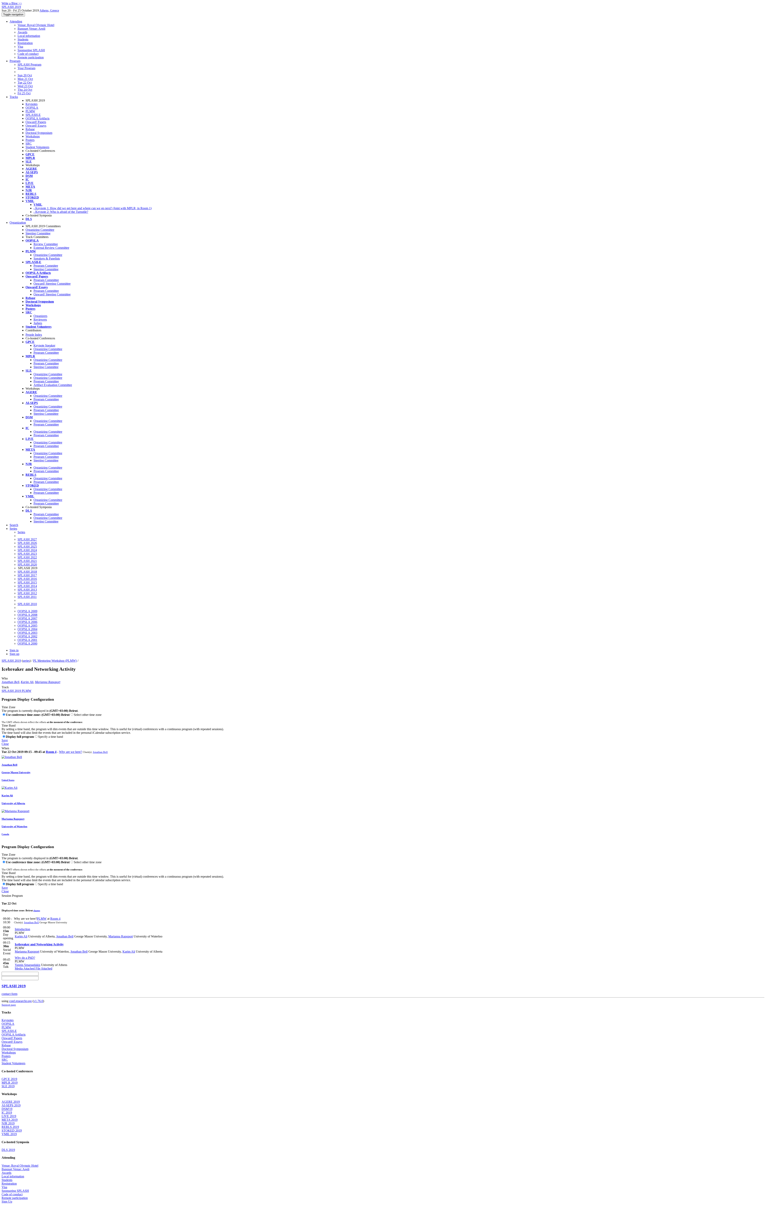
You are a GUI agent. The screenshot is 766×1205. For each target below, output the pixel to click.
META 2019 (10, 1119)
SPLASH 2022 (27, 557)
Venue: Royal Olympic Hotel (36, 25)
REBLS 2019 (10, 1127)
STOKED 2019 (12, 1130)
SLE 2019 (8, 1086)
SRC (29, 143)
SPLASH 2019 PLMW (16, 690)
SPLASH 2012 (27, 593)
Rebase (30, 129)
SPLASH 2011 (27, 597)
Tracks (14, 97)
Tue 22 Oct (25, 82)
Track (5, 687)
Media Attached (25, 968)
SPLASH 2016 (27, 579)
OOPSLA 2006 (27, 622)
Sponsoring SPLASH (31, 50)
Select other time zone (88, 714)
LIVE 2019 (9, 1116)
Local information (29, 36)
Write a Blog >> (12, 3)
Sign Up (7, 1201)
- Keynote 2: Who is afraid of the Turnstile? (61, 211)
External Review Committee (51, 247)
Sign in (14, 650)
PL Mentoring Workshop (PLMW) (55, 660)
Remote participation (31, 57)
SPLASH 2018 (27, 571)
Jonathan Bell (10, 682)
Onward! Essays (36, 125)
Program (15, 61)
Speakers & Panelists (47, 258)
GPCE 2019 (9, 1079)
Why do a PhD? (25, 957)
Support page (9, 1004)
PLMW (30, 111)
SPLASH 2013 (27, 589)
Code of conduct (28, 53)
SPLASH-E (33, 115)
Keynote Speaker (44, 345)
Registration (25, 43)
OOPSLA (32, 107)
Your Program (26, 68)
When (5, 748)
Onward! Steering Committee (52, 283)
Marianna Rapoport (47, 682)
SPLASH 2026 (27, 543)
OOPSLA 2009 (27, 611)
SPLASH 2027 (27, 539)
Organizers (40, 316)
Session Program (12, 895)
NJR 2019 (8, 1123)
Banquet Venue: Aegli (31, 28)
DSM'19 (7, 1109)
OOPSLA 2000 (27, 643)
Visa (20, 46)
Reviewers (40, 319)
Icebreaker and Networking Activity (39, 944)
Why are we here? (70, 752)
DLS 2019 (8, 1150)
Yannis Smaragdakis (27, 965)
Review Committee (46, 244)
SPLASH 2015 (27, 582)
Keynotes (32, 104)
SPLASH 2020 (27, 564)
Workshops (33, 136)
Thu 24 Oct (25, 89)
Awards (22, 32)
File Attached (43, 968)
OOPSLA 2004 (27, 629)
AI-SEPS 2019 (11, 1105)
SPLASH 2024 (27, 550)
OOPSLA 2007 (27, 618)
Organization (18, 222)
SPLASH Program (29, 64)
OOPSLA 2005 (27, 625)
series (26, 660)
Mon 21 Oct (25, 79)
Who (5, 678)
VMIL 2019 (9, 1134)
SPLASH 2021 (27, 561)
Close (5, 744)
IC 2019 (7, 1112)
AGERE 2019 (11, 1101)
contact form (9, 994)
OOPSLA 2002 (27, 636)
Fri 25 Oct (24, 93)
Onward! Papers (36, 122)
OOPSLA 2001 (27, 640)
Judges (38, 323)
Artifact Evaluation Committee (53, 385)
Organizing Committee (40, 229)
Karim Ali (27, 682)
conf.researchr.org (20, 1001)
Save (5, 740)
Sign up (14, 654)
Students (23, 39)
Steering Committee (38, 233)
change (36, 910)
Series (21, 532)
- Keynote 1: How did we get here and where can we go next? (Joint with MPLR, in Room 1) (93, 208)
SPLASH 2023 (27, 553)
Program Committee (46, 280)
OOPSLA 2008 (27, 614)
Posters (30, 140)
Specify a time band (50, 736)
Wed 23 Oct (25, 86)
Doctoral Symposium (39, 132)
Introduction (22, 929)
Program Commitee (46, 265)
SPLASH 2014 (27, 586)
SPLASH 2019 (11, 660)
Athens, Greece (49, 10)
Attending (16, 21)
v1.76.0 (38, 1001)
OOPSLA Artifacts (37, 118)
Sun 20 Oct (25, 75)
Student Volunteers (37, 147)
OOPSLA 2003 (27, 632)
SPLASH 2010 (27, 604)
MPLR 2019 (10, 1082)
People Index (34, 334)
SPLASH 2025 (27, 546)
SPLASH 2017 (27, 575)
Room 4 (51, 752)
